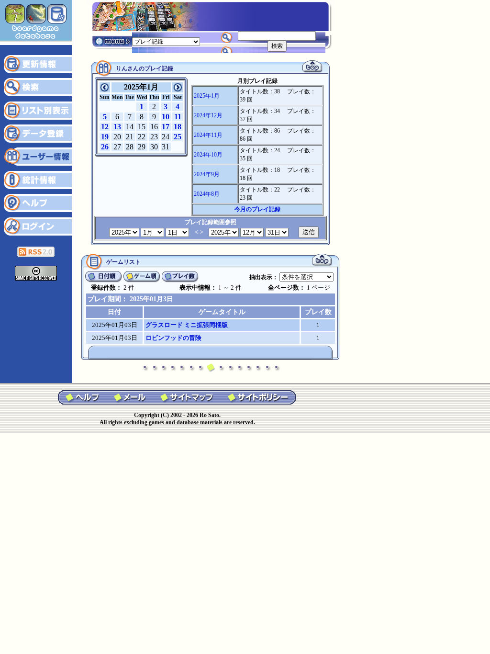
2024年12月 (208, 115)
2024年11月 (208, 135)
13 (117, 127)
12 (105, 127)
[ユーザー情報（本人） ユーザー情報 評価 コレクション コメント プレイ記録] (166, 41)
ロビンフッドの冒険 (173, 337)
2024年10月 (208, 154)
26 (105, 147)
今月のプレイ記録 (257, 209)
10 (165, 117)
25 (177, 137)
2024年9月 (207, 174)
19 (105, 137)
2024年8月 (207, 194)
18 (177, 127)
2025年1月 (207, 95)
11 (177, 117)
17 (165, 127)
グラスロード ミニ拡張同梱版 (186, 324)
